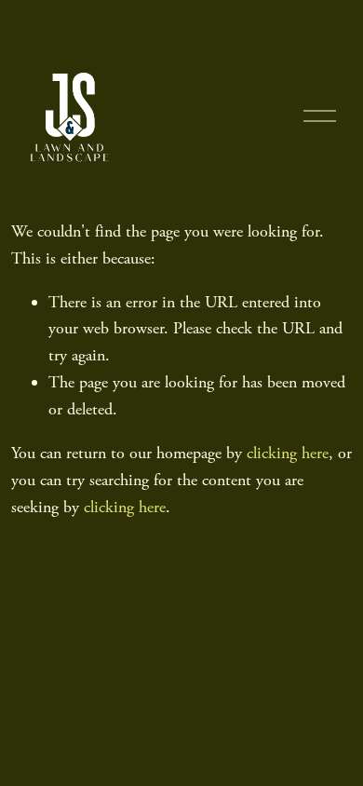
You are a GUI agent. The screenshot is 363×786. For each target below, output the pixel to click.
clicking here (288, 453)
